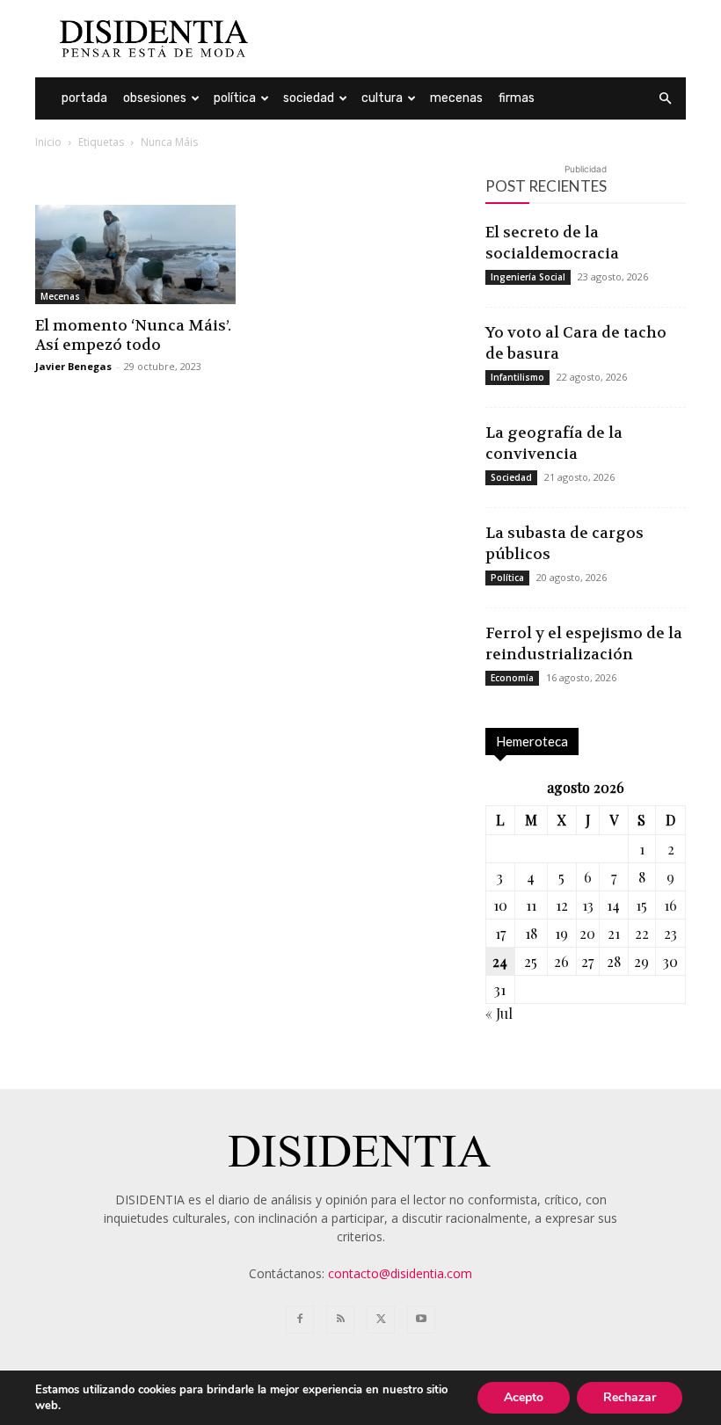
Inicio (48, 142)
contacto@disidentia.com (400, 1273)
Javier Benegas (73, 366)
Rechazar (629, 1397)
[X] (381, 1319)
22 (642, 933)
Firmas (517, 98)
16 (670, 905)
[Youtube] (421, 1319)
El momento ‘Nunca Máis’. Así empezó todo (133, 335)
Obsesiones (154, 98)
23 (670, 933)
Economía (512, 678)
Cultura (382, 98)
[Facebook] (300, 1319)
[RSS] (340, 1319)
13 (588, 905)
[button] (665, 99)
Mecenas (456, 98)
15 (641, 905)
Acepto (523, 1397)
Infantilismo (517, 377)
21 (614, 933)
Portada (84, 98)
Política (235, 98)
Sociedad (308, 98)
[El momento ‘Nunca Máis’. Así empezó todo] (135, 254)
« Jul (499, 1013)
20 (587, 933)
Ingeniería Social (528, 277)
